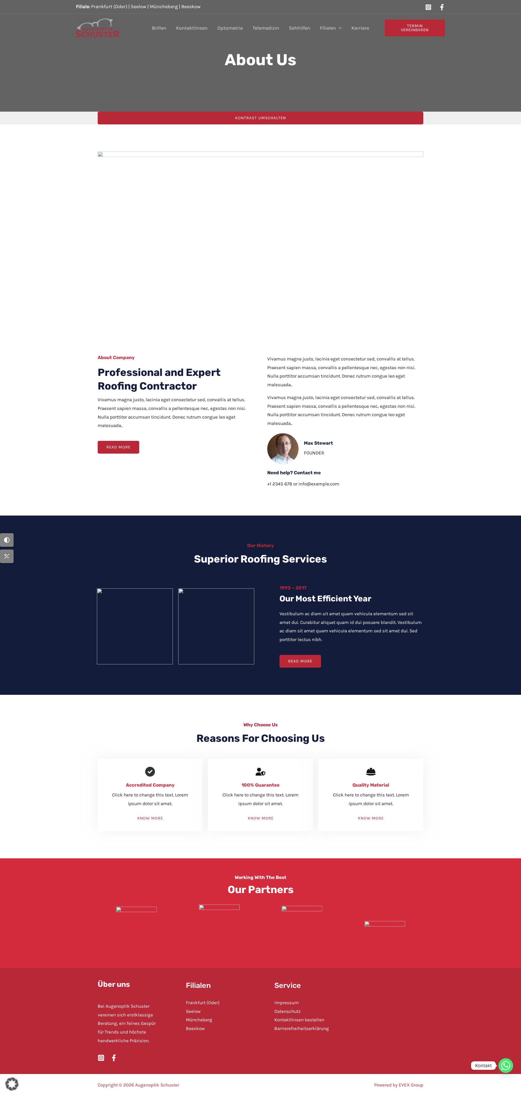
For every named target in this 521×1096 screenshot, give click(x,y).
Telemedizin (266, 28)
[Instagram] (428, 7)
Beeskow (191, 7)
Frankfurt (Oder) (109, 7)
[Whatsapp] (505, 1065)
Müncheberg (164, 7)
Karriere (360, 28)
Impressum (286, 1002)
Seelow (138, 7)
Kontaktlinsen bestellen (299, 1019)
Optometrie (230, 28)
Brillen (159, 28)
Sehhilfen (299, 28)
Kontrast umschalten (260, 117)
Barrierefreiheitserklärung (301, 1028)
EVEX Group (411, 1085)
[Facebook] (442, 7)
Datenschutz (287, 1011)
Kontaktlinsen (192, 28)
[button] (339, 27)
